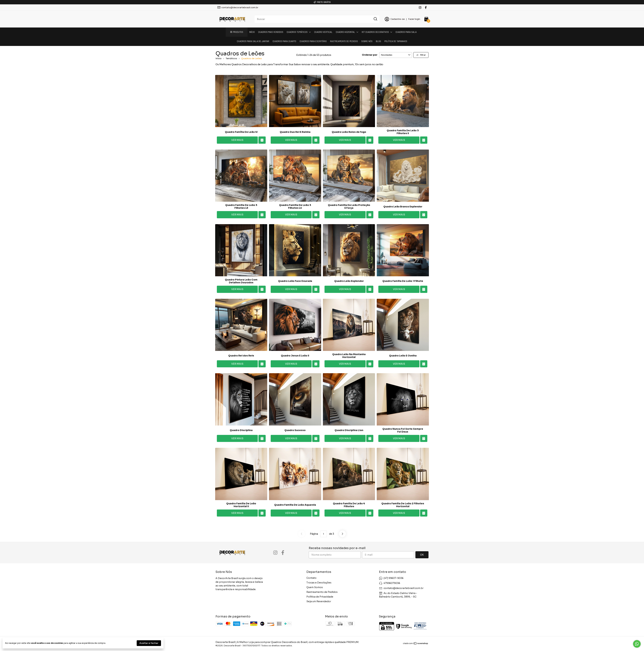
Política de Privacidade (319, 596)
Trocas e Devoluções (318, 582)
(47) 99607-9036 (394, 578)
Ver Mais (237, 139)
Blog (378, 41)
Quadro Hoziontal (345, 32)
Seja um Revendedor (318, 601)
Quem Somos (314, 587)
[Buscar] (375, 19)
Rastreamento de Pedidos (344, 41)
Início (252, 32)
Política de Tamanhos (395, 41)
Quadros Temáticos (297, 32)
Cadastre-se (397, 19)
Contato (311, 577)
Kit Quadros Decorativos (375, 32)
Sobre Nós (366, 41)
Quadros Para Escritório (313, 41)
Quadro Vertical (323, 32)
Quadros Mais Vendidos (270, 32)
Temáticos (231, 58)
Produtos (238, 32)
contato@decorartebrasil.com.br (239, 7)
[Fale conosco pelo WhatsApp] (637, 644)
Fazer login (414, 19)
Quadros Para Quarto (284, 41)
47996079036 (392, 583)
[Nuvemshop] (415, 643)
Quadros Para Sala (406, 32)
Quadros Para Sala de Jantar (253, 41)
